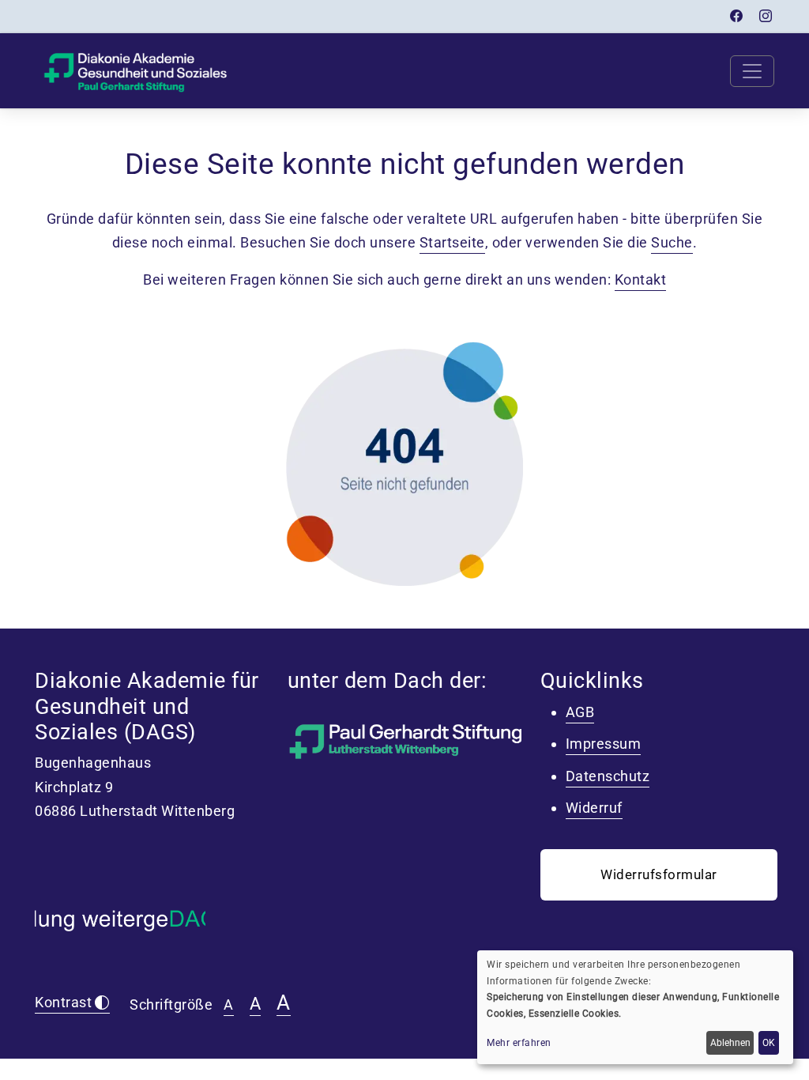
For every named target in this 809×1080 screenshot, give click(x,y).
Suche (672, 242)
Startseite (452, 242)
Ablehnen (730, 1042)
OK (768, 1042)
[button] (658, 875)
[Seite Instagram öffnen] (766, 16)
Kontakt (641, 279)
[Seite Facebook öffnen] (737, 16)
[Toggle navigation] (752, 71)
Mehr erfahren (519, 1042)
